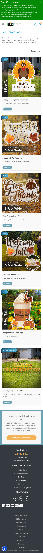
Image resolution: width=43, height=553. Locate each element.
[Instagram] (21, 498)
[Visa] (8, 506)
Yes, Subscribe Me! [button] (21, 438)
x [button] (40, 2)
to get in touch (21, 14)
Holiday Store (22, 470)
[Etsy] (27, 498)
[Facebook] (15, 498)
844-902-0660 (22, 457)
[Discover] (17, 506)
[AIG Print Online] (14, 24)
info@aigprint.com (22, 460)
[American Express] (4, 506)
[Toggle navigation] (3, 24)
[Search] (35, 24)
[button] (4, 548)
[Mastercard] (13, 506)
